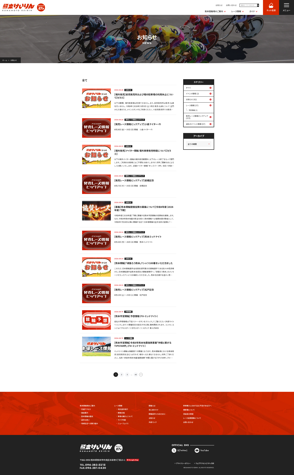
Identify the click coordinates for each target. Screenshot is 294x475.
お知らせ (13, 60)
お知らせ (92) (191, 99)
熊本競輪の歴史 (87, 416)
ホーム (4, 60)
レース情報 (118, 405)
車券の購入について (125, 416)
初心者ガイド (153, 410)
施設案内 (84, 413)
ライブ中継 (122, 420)
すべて (188, 87)
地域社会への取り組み (89, 423)
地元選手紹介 (123, 409)
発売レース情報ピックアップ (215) (197, 117)
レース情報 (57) (192, 105)
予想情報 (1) (193, 110)
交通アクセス (86, 409)
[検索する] (258, 5)
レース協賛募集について (192, 418)
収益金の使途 (188, 414)
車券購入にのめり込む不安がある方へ (197, 405)
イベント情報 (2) (192, 93)
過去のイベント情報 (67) (195, 124)
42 (136, 374)
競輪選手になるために (157, 414)
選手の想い (85, 420)
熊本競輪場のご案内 (87, 405)
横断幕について (189, 410)
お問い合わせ (188, 422)
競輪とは (152, 405)
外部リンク (153, 422)
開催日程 (121, 413)
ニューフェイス (123, 423)
